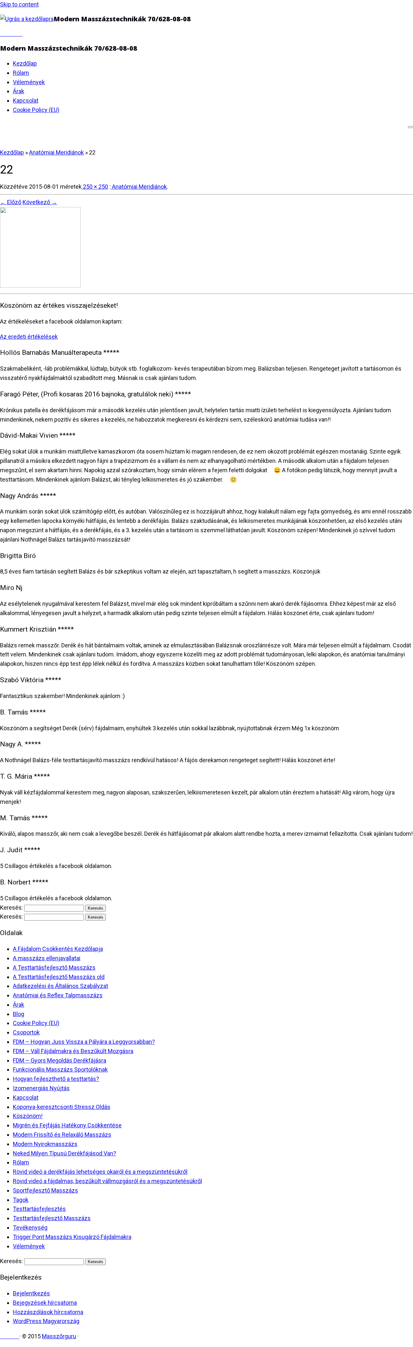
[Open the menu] (410, 127)
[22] (40, 285)
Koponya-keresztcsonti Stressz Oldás (61, 1106)
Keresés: (11, 907)
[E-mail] (2, 33)
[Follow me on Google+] (11, 33)
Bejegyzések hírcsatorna (45, 1302)
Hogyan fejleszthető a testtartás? (56, 1078)
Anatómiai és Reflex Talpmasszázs (58, 995)
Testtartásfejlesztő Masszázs (52, 1218)
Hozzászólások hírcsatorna (48, 1312)
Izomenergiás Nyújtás (41, 1088)
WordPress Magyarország (46, 1321)
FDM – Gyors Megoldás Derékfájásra (59, 1060)
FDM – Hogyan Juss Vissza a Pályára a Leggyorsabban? (84, 1041)
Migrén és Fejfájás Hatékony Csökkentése (67, 1125)
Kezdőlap (25, 63)
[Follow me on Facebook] (7, 33)
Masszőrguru (59, 1336)
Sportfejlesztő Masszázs (45, 1190)
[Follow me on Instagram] (16, 33)
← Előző (10, 202)
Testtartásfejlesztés (39, 1208)
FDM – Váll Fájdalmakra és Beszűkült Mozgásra (73, 1051)
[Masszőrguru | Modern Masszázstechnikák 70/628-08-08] (27, 18)
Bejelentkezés (31, 1293)
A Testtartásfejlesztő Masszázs (54, 967)
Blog (18, 1014)
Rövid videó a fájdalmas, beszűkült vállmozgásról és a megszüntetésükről (107, 1181)
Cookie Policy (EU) (36, 109)
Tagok (20, 1199)
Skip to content (19, 4)
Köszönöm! (28, 1116)
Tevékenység (30, 1227)
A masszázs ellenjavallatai (46, 958)
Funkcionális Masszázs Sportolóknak (60, 1069)
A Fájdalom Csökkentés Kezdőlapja (58, 948)
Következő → (40, 202)
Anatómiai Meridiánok (56, 152)
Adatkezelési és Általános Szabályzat (60, 986)
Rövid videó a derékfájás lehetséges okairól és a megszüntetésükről (100, 1171)
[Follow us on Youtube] (20, 33)
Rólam (21, 72)
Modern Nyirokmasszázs (45, 1144)
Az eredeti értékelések (29, 336)
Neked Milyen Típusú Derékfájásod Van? (64, 1153)
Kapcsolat (25, 100)
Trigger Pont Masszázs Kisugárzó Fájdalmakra (72, 1236)
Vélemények (29, 82)
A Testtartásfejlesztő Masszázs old (59, 976)
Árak (18, 91)
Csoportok (26, 1032)
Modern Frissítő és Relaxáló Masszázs (62, 1134)
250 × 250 (95, 186)
